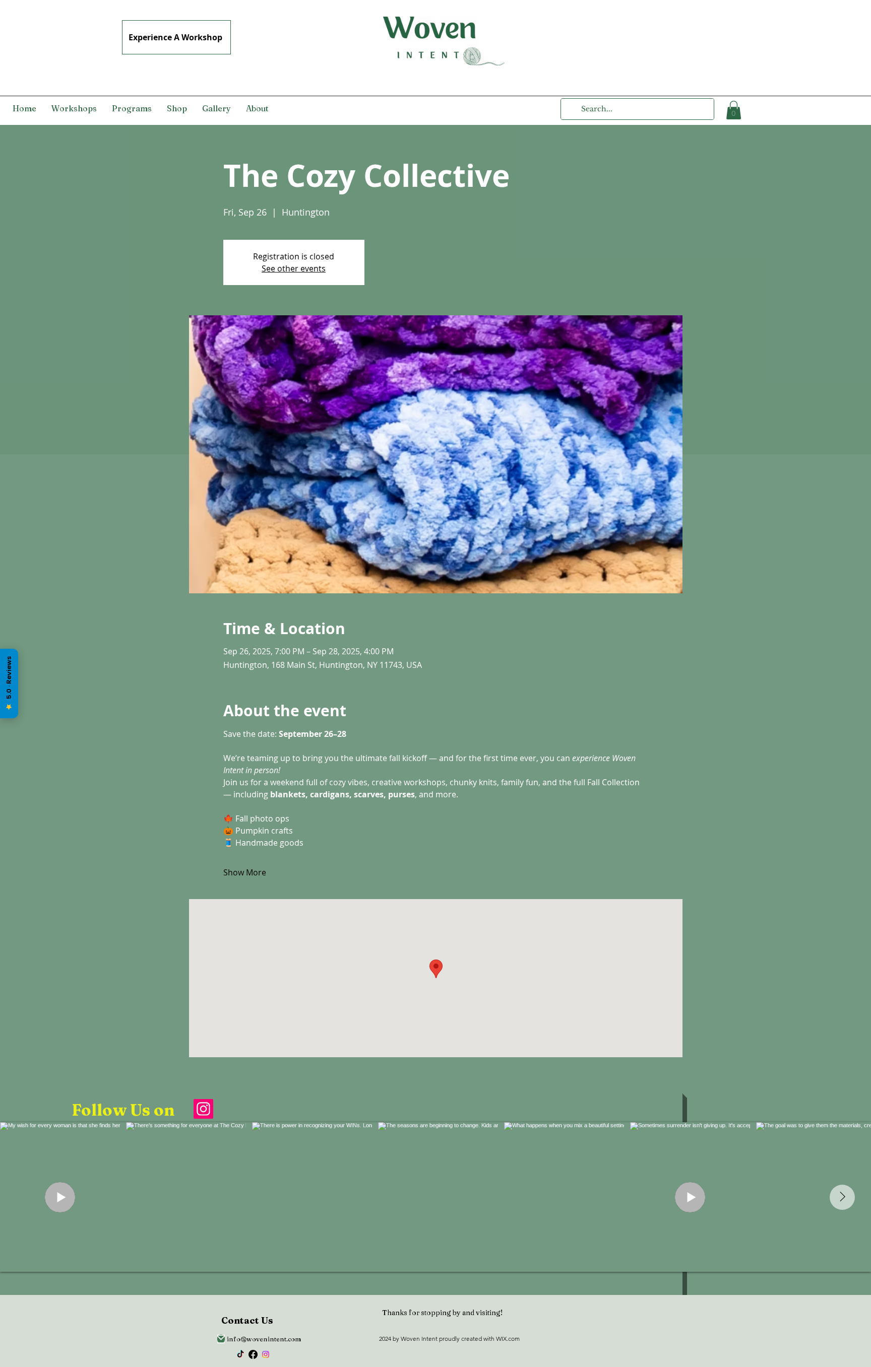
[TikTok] (240, 1354)
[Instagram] (203, 1109)
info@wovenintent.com (264, 1339)
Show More (244, 872)
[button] (733, 110)
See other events (294, 268)
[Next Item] (842, 1197)
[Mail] (221, 1338)
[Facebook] (253, 1354)
